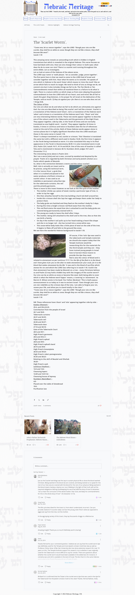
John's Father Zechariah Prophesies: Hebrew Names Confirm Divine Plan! (37, 438)
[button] (105, 4)
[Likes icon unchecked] (39, 497)
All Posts (27, 25)
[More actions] (100, 37)
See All (109, 416)
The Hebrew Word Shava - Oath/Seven (66, 438)
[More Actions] (100, 476)
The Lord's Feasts (38, 25)
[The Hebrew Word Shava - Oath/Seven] (67, 426)
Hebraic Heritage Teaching (71, 25)
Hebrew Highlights (54, 25)
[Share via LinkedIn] (43, 400)
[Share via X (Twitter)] (39, 400)
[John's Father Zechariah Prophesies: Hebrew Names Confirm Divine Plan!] (37, 426)
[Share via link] (48, 400)
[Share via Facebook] (34, 400)
